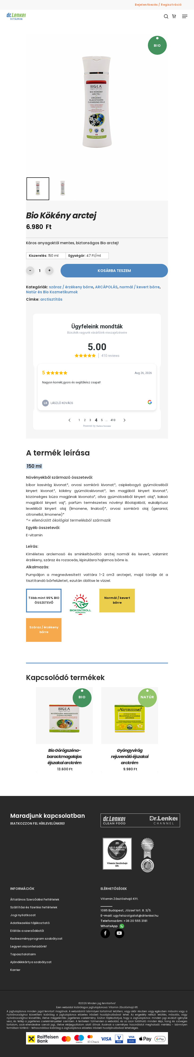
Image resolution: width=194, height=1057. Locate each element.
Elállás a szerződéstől (27, 930)
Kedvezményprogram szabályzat (36, 938)
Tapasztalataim (23, 954)
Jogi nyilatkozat (23, 915)
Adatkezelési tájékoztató (30, 923)
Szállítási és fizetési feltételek (33, 907)
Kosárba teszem (114, 270)
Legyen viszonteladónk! (28, 946)
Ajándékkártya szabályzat (31, 962)
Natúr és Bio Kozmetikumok (52, 292)
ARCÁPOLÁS (106, 287)
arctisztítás (51, 299)
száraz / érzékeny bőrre (71, 287)
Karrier (15, 970)
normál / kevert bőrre (139, 287)
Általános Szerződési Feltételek (34, 899)
